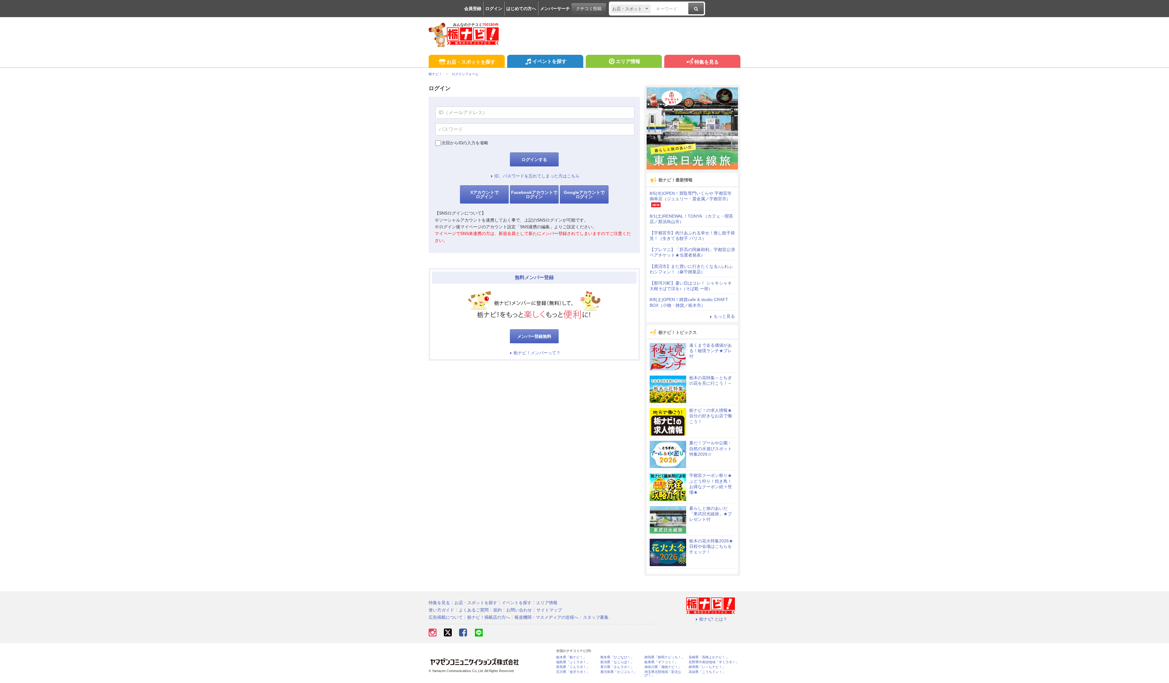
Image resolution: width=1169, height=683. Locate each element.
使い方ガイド (441, 610)
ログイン (493, 8)
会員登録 (472, 8)
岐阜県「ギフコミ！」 (661, 662)
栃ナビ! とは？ (713, 619)
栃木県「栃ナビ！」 (571, 657)
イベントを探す (549, 61)
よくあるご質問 (474, 610)
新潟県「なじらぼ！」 (617, 662)
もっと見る (724, 316)
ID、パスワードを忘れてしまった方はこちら (537, 175)
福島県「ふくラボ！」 (573, 662)
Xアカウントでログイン (484, 194)
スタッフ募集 (596, 617)
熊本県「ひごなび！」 (617, 657)
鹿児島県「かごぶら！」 (618, 672)
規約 (497, 610)
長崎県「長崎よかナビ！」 (709, 657)
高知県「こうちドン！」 (707, 672)
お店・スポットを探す (471, 62)
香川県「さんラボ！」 (617, 667)
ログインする (534, 159)
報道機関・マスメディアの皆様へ (546, 617)
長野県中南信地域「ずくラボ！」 (714, 662)
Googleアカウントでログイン (584, 194)
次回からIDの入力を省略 (464, 142)
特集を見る (706, 62)
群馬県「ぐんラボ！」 (573, 667)
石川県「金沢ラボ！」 (573, 672)
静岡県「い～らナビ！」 (707, 667)
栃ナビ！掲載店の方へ (488, 617)
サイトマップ (549, 610)
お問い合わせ (519, 610)
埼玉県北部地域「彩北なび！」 (662, 673)
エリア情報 (628, 61)
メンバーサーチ (555, 8)
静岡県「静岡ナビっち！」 (664, 657)
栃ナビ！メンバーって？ (537, 352)
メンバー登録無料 (534, 336)
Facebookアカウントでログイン (534, 194)
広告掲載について (446, 617)
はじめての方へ (521, 8)
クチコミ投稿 (589, 8)
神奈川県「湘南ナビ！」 (662, 667)
